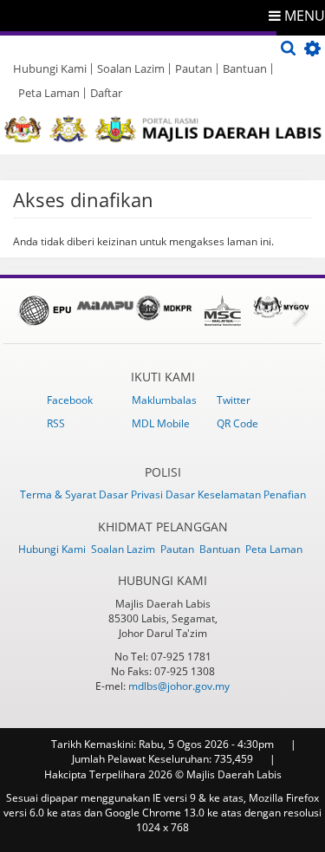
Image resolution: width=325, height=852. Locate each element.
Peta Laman (49, 93)
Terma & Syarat (59, 494)
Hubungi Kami (50, 68)
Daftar (106, 93)
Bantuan (245, 68)
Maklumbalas (164, 400)
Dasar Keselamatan (214, 494)
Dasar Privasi (132, 494)
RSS (56, 423)
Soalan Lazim (131, 68)
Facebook (70, 400)
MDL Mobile (161, 423)
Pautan (193, 68)
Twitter (233, 400)
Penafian (284, 494)
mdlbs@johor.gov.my (179, 686)
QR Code (237, 423)
